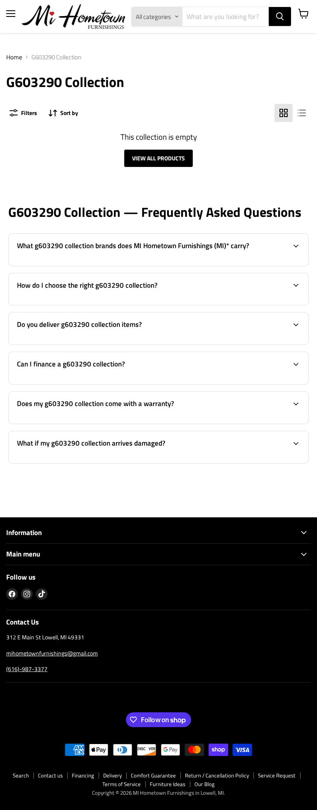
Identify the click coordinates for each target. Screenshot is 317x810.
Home (14, 57)
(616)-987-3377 (26, 668)
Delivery (112, 775)
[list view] (302, 113)
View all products (158, 158)
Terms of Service (121, 784)
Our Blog (204, 784)
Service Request (277, 775)
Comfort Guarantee (153, 775)
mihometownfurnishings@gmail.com (52, 653)
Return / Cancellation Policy (217, 775)
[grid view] (283, 113)
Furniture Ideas (167, 784)
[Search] (280, 16)
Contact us (50, 775)
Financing (83, 775)
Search (21, 775)
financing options (74, 383)
